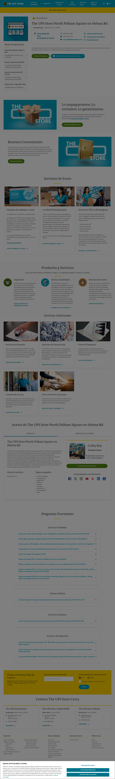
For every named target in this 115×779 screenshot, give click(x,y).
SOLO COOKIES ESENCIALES (87, 770)
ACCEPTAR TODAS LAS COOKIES (88, 774)
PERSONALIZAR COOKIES (88, 765)
